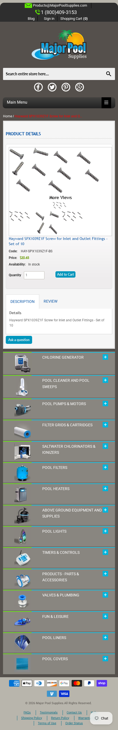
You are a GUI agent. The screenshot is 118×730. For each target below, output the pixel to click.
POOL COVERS (55, 659)
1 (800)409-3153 (59, 12)
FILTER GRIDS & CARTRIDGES (67, 425)
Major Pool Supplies (49, 703)
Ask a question (19, 340)
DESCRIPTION (22, 301)
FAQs (27, 712)
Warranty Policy (89, 718)
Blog (31, 18)
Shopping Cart (74, 18)
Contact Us (74, 712)
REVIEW (50, 301)
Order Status (74, 723)
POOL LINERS (54, 637)
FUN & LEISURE (55, 616)
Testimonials (49, 712)
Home (7, 116)
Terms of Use (47, 723)
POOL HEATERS (55, 488)
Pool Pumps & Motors (64, 404)
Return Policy (60, 718)
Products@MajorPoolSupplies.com (60, 5)
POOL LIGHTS (54, 531)
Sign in (49, 18)
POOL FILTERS (54, 467)
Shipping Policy (31, 718)
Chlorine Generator (63, 357)
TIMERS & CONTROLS (61, 552)
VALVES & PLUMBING (60, 595)
